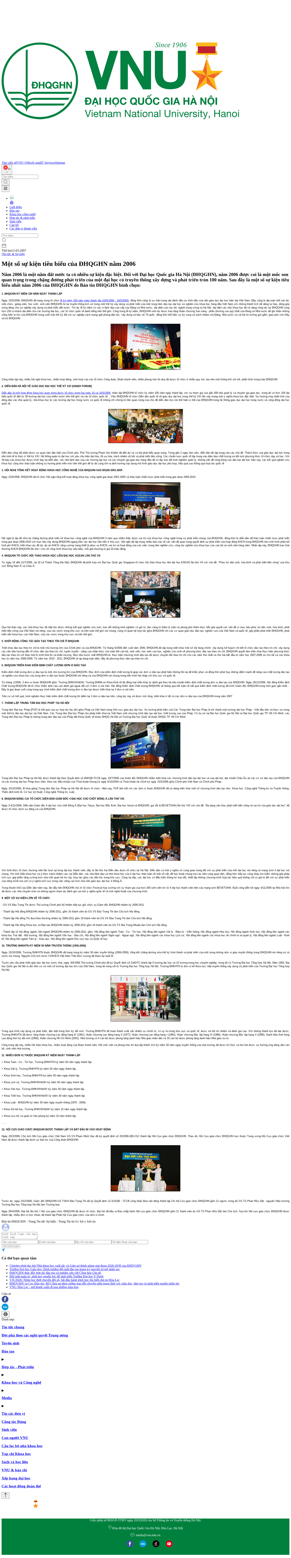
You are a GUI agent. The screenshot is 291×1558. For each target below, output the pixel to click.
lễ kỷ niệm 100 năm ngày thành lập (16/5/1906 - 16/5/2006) (94, 300)
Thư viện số (9, 162)
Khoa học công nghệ (23, 214)
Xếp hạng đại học (16, 1478)
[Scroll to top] (6, 1495)
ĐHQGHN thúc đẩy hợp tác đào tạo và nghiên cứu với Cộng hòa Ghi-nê (55, 1272)
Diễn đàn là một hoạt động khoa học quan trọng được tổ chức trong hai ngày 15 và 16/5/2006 (56, 392)
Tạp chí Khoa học (16, 1454)
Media (7, 1398)
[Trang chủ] (120, 159)
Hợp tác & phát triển (22, 217)
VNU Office (24, 162)
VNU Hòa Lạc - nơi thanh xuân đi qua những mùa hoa (44, 1287)
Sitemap (60, 162)
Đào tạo (14, 210)
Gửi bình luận (11, 1246)
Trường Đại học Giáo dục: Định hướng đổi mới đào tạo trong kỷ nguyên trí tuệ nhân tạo (65, 1269)
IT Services (48, 162)
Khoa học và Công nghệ (21, 1382)
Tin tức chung (13, 1327)
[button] (145, 1299)
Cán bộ (14, 225)
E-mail (36, 162)
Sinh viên (15, 221)
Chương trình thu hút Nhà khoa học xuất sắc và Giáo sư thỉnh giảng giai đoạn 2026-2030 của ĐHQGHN (75, 1265)
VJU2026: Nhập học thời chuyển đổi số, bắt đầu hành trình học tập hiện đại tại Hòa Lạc (65, 1280)
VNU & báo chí (14, 1470)
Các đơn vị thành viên (23, 228)
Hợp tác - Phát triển (18, 1367)
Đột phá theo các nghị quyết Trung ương (35, 1335)
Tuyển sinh (10, 1343)
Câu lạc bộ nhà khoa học (22, 1446)
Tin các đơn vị (13, 1413)
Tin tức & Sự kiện (13, 254)
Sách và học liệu (15, 1462)
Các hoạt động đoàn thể (21, 1486)
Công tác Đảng (14, 1422)
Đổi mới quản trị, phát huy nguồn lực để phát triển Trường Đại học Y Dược (57, 1276)
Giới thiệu (16, 207)
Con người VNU (15, 1438)
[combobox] (7, 170)
